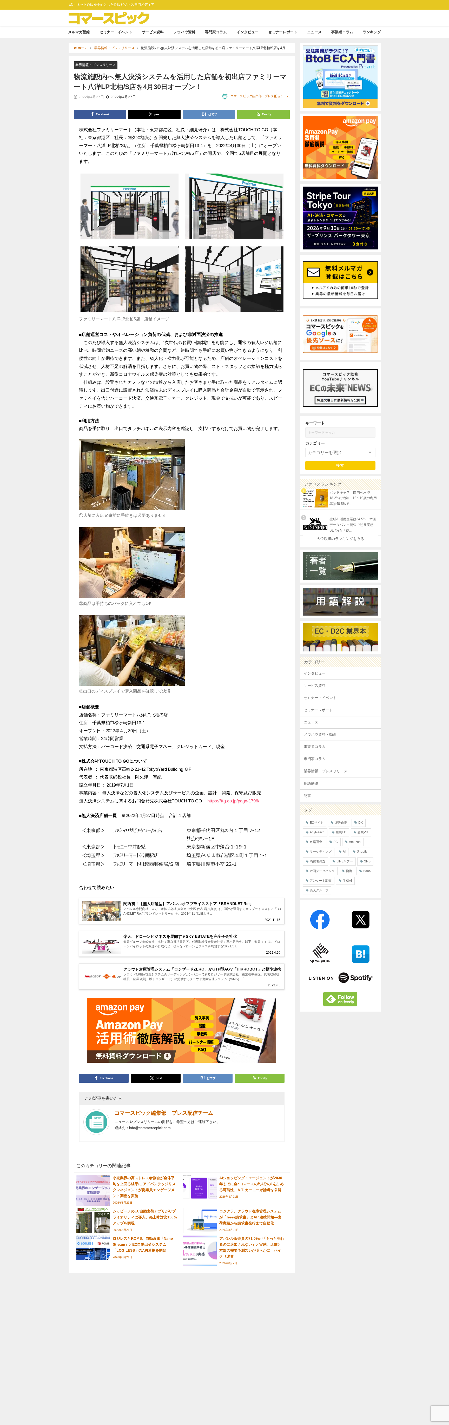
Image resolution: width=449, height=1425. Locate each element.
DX (360, 822)
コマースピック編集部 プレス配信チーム (260, 96)
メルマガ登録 (79, 32)
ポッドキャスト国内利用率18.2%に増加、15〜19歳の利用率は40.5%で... (353, 498)
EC (335, 841)
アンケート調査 (321, 880)
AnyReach (317, 832)
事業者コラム (342, 32)
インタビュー (248, 32)
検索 (340, 465)
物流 (349, 871)
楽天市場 (341, 822)
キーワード (315, 423)
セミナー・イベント (116, 32)
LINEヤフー (344, 861)
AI (344, 851)
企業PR (363, 832)
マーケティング (321, 851)
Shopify (362, 851)
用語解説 (311, 783)
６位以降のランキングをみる (340, 538)
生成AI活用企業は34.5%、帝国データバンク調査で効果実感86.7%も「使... (352, 524)
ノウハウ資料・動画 (320, 734)
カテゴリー (315, 443)
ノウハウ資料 (184, 32)
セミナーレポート (282, 32)
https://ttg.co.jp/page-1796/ (233, 801)
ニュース (314, 32)
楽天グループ (319, 890)
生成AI (347, 880)
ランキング (372, 32)
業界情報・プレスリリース (95, 65)
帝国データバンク (322, 871)
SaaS (367, 871)
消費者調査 (317, 861)
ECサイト (316, 822)
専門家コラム (216, 32)
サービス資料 (153, 32)
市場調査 (316, 841)
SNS (367, 861)
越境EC (341, 832)
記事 (307, 795)
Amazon (355, 841)
